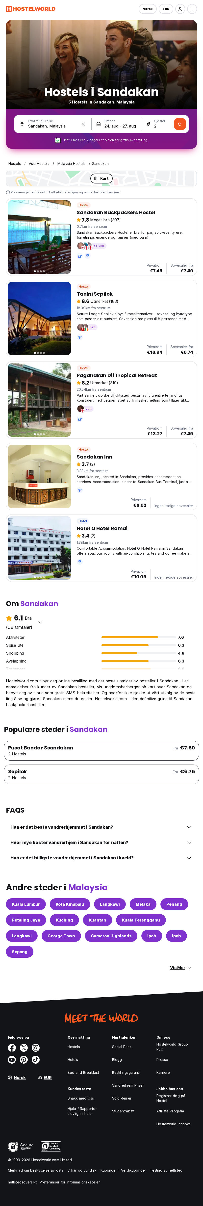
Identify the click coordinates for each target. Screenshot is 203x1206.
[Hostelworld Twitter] (24, 1048)
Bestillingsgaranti (126, 1072)
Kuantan (97, 920)
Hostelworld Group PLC (172, 1046)
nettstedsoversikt (22, 1182)
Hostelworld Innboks (173, 1124)
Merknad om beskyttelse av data (35, 1170)
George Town (61, 935)
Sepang (19, 951)
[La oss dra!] (180, 124)
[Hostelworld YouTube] (12, 1060)
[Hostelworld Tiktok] (36, 1060)
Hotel (83, 521)
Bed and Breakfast (83, 1072)
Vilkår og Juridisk (82, 1170)
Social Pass (121, 1047)
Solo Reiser (121, 1098)
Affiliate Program (170, 1111)
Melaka (143, 904)
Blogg (117, 1059)
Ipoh (151, 935)
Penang (174, 904)
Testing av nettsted (166, 1170)
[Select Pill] (180, 9)
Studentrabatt (123, 1111)
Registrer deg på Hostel (170, 1098)
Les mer (113, 192)
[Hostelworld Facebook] (12, 1048)
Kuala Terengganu (141, 920)
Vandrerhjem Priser (128, 1085)
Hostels (74, 1047)
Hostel (84, 205)
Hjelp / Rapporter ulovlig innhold (82, 1111)
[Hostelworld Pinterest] (24, 1060)
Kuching (64, 920)
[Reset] (83, 124)
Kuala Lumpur (26, 904)
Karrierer (163, 1072)
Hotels (73, 1059)
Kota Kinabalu (70, 904)
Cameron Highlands (111, 935)
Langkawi (110, 904)
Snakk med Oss (81, 1098)
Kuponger (109, 1170)
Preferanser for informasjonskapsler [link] (70, 1182)
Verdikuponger (133, 1170)
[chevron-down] (40, 622)
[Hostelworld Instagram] (36, 1048)
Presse (162, 1059)
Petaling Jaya (26, 920)
